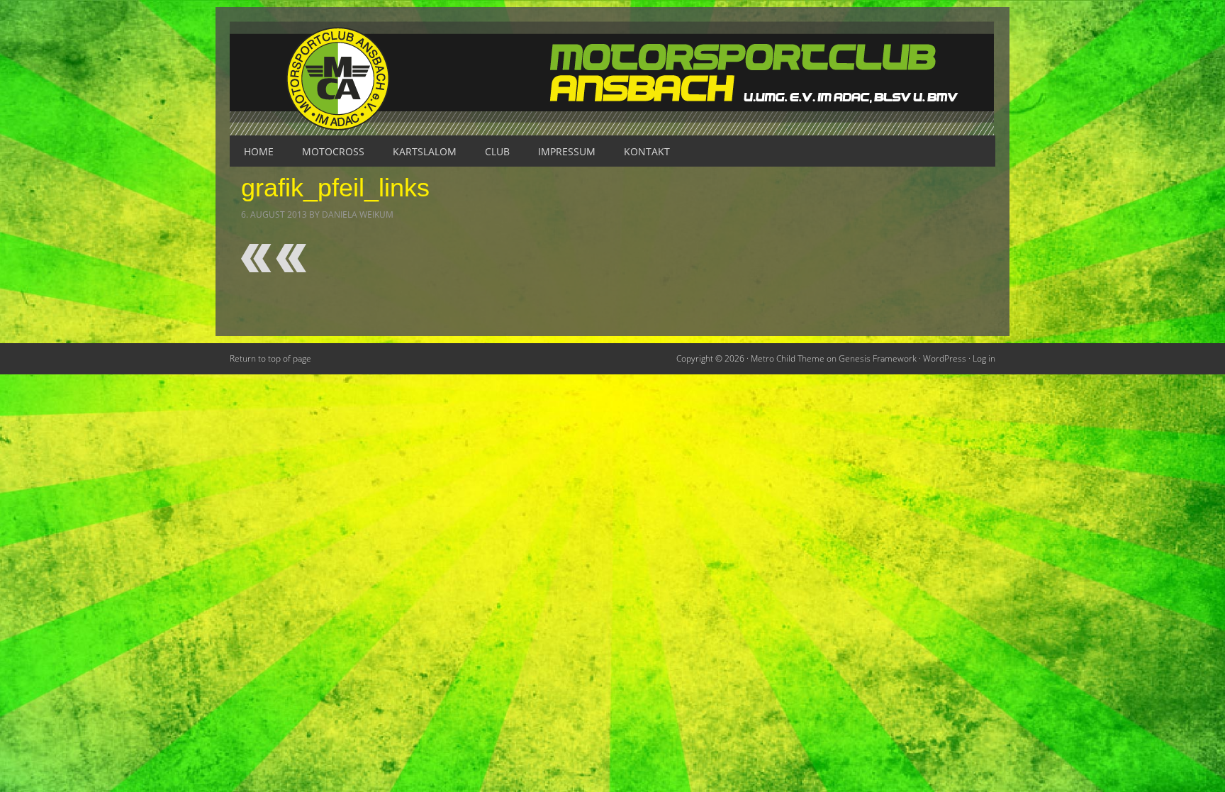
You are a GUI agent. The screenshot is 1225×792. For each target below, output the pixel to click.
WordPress (944, 358)
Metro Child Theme (787, 358)
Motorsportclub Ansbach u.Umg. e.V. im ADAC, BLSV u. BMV (612, 78)
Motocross (333, 151)
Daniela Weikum (357, 214)
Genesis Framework (878, 358)
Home (259, 151)
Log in (984, 358)
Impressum (566, 151)
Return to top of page (270, 358)
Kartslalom (425, 151)
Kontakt (647, 151)
